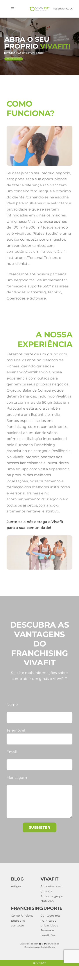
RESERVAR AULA (62, 8)
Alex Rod (54, 943)
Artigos (16, 886)
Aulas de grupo (52, 896)
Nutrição (47, 901)
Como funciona (22, 915)
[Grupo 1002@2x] (39, 8)
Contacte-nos (50, 915)
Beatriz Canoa (47, 947)
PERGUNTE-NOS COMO (13, 59)
